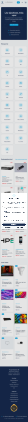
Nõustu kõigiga (14, 224)
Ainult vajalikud (20, 227)
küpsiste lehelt (17, 203)
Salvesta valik (8, 227)
